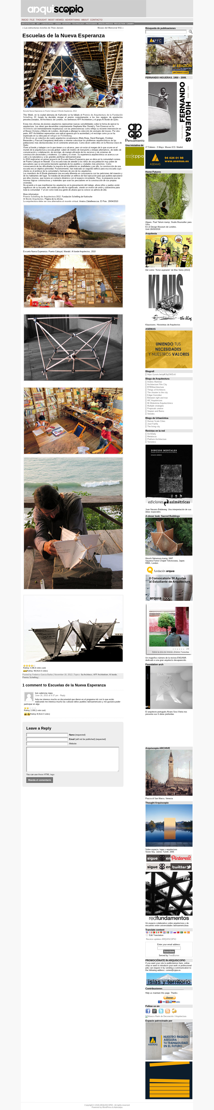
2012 (42, 196)
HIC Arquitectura (154, 400)
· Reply (62, 695)
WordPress (107, 1107)
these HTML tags (46, 774)
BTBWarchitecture (155, 387)
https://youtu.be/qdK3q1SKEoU (161, 374)
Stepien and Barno (155, 411)
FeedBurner (174, 955)
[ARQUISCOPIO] (107, 8)
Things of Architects (156, 390)
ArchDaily (151, 434)
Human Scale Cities (156, 421)
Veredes (151, 414)
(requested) (77, 735)
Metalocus (152, 436)
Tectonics (151, 442)
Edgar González (154, 395)
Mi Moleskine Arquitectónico (160, 403)
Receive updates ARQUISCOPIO (161, 939)
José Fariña (152, 424)
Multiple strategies (155, 406)
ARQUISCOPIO (106, 1105)
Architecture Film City (157, 384)
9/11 (110, 28)
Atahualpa (118, 1107)
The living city (153, 426)
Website (72, 743)
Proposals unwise (155, 408)
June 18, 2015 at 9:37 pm (46, 695)
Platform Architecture (156, 439)
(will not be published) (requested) (87, 739)
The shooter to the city (157, 392)
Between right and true (157, 398)
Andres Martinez (154, 382)
